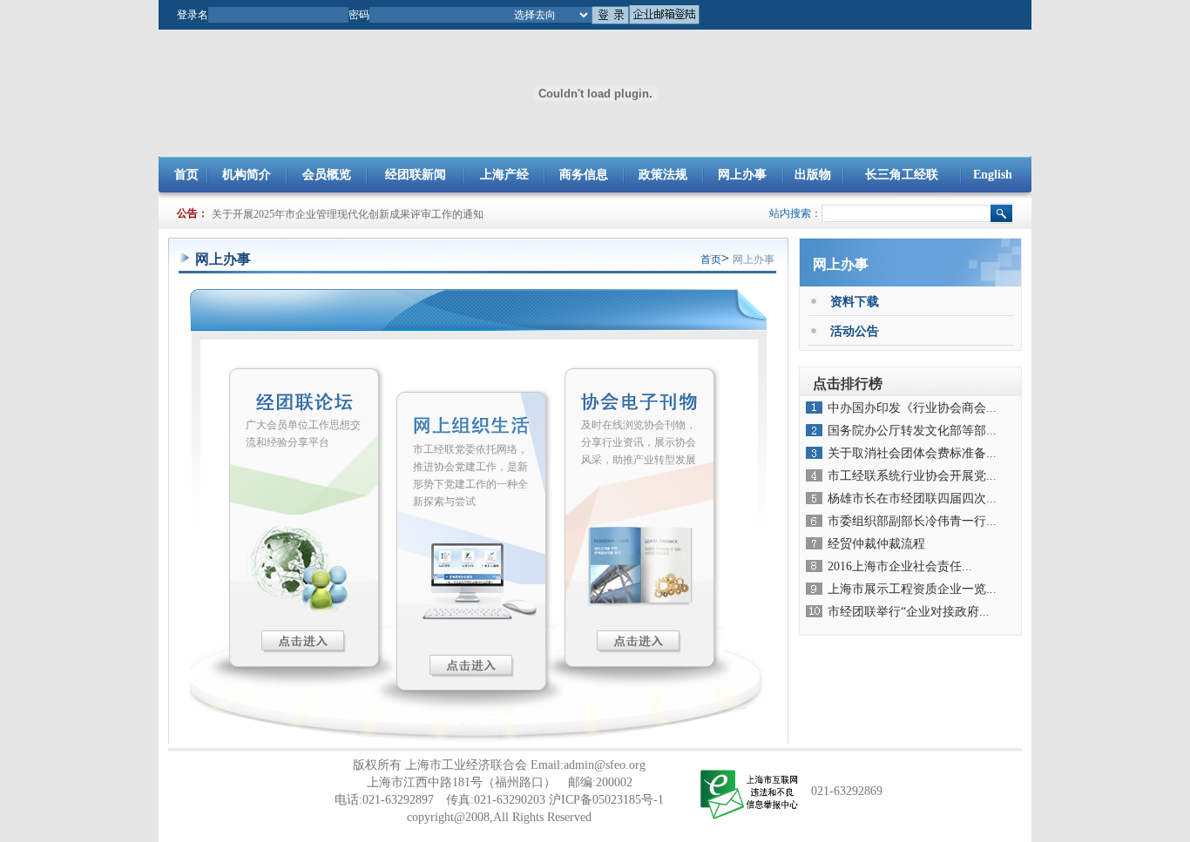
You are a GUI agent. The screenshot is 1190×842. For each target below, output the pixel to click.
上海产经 (504, 174)
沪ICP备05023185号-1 (606, 799)
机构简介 (246, 174)
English (992, 174)
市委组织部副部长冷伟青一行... (912, 521)
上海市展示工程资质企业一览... (912, 589)
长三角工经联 (901, 174)
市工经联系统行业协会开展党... (912, 475)
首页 (186, 174)
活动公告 (854, 331)
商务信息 (583, 174)
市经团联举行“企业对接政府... (909, 611)
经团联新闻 (415, 174)
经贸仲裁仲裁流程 (876, 543)
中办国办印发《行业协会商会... (912, 407)
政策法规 (663, 174)
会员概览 (326, 174)
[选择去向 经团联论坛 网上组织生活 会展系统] (551, 13)
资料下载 (854, 301)
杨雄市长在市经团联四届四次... (912, 498)
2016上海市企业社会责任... (900, 566)
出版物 (812, 174)
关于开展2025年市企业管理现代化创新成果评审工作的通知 (347, 214)
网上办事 (742, 174)
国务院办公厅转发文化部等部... (912, 430)
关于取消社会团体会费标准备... (912, 453)
